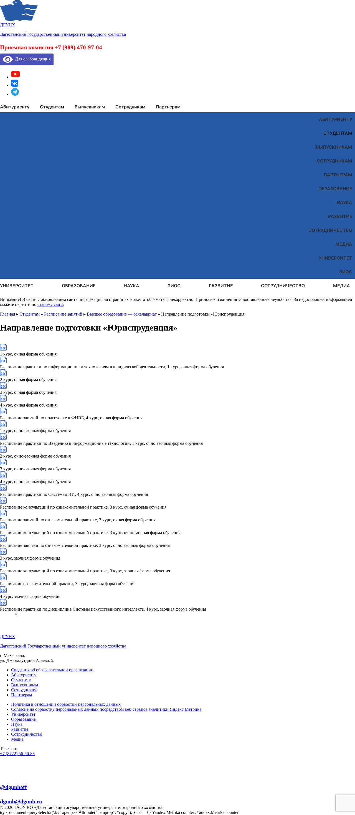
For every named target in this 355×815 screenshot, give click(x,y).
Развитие (340, 216)
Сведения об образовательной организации (52, 669)
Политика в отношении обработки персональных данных (66, 704)
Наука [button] (131, 285)
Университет (335, 258)
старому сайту (50, 304)
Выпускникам (334, 147)
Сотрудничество (330, 230)
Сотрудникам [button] (130, 107)
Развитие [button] (221, 285)
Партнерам (338, 174)
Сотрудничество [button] (283, 285)
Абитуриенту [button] (14, 107)
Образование (335, 188)
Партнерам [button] (168, 107)
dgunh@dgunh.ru (21, 801)
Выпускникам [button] (90, 107)
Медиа (343, 244)
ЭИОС (345, 272)
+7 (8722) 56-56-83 (17, 753)
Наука (344, 202)
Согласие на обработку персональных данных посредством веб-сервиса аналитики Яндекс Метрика (106, 709)
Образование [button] (79, 285)
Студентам (337, 133)
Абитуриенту (335, 119)
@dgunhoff (13, 787)
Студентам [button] (52, 107)
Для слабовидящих (32, 59)
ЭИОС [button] (174, 285)
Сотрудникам (334, 161)
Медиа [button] (341, 285)
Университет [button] (17, 285)
